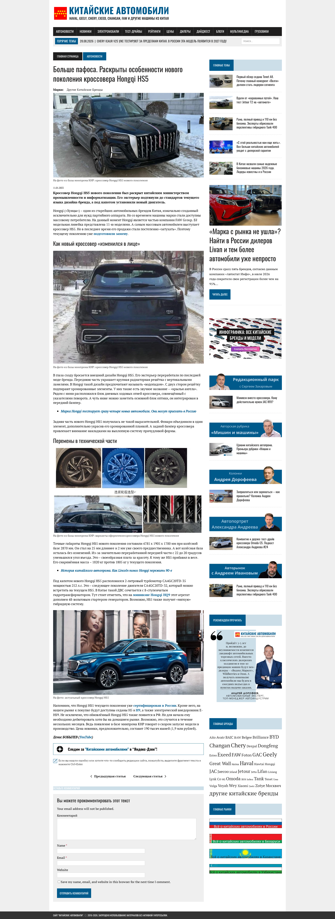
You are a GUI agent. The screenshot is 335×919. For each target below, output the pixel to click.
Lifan (262, 771)
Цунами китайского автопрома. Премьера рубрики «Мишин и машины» (255, 449)
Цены (170, 31)
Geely (270, 754)
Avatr (220, 737)
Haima (235, 764)
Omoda (233, 779)
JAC (213, 771)
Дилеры (185, 31)
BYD (274, 737)
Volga (213, 786)
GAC (257, 754)
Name (61, 845)
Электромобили (108, 31)
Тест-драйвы (133, 31)
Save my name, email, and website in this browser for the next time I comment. (116, 882)
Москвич (273, 785)
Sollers (250, 779)
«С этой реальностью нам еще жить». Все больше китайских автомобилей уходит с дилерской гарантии (259, 146)
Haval (246, 763)
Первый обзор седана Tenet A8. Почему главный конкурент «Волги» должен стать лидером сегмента (258, 80)
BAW (237, 737)
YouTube (85, 737)
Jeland (233, 772)
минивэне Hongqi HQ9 (151, 595)
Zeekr (252, 786)
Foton (247, 755)
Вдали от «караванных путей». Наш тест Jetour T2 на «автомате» (257, 100)
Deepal (252, 746)
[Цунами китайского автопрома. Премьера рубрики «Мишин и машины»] (221, 453)
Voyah (223, 785)
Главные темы (221, 65)
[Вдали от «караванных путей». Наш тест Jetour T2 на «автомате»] (221, 106)
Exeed (224, 754)
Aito (212, 737)
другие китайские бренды (85, 90)
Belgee (247, 737)
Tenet (269, 779)
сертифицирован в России (154, 705)
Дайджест (203, 31)
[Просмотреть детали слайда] (128, 749)
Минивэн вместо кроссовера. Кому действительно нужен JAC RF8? (257, 399)
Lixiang (272, 772)
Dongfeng (268, 746)
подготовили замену (111, 233)
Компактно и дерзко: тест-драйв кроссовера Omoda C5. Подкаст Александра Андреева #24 (255, 543)
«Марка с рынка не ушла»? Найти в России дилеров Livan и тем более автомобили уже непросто (245, 244)
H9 (138, 710)
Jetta (254, 772)
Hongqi (270, 764)
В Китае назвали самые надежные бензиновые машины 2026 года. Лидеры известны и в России (257, 167)
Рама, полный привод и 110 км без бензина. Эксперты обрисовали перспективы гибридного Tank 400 (257, 123)
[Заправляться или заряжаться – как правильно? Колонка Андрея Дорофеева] (221, 500)
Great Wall (220, 763)
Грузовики (262, 31)
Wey (233, 785)
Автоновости (65, 31)
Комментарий (67, 815)
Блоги (220, 31)
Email (61, 858)
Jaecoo (223, 771)
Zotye (260, 785)
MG (223, 779)
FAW (236, 755)
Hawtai (259, 764)
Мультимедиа (239, 31)
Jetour (244, 771)
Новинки (86, 31)
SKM (243, 779)
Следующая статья (147, 776)
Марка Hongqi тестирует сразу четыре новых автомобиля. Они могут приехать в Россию (128, 411)
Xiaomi (243, 786)
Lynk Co (215, 779)
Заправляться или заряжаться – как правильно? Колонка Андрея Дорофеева (258, 495)
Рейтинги (154, 31)
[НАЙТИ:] (260, 40)
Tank (259, 778)
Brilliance (261, 737)
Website (62, 870)
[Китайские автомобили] (167, 13)
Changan (219, 745)
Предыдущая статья (110, 776)
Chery (238, 745)
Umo (275, 779)
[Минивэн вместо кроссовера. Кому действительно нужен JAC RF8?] (221, 406)
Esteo (213, 755)
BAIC (229, 737)
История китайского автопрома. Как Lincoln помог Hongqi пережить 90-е (116, 570)
